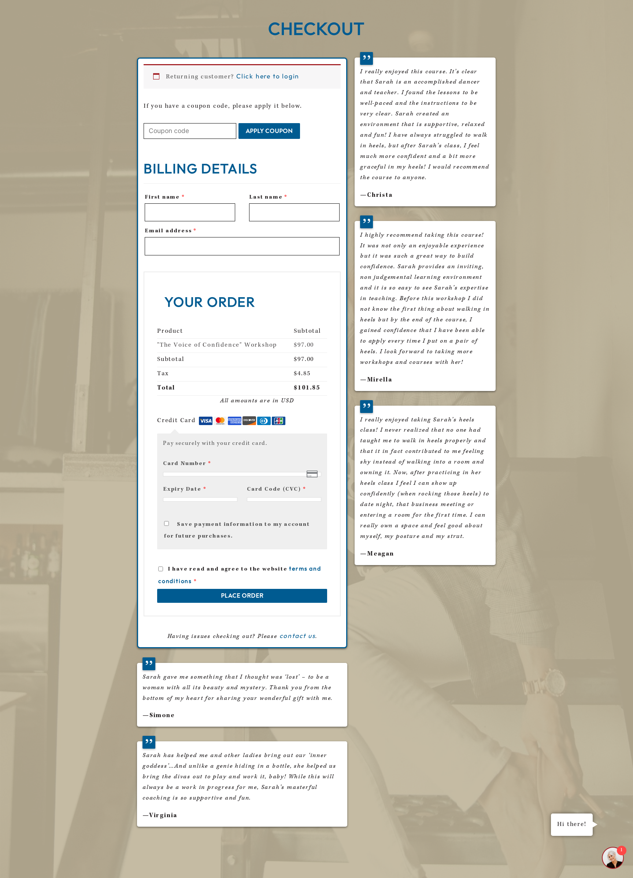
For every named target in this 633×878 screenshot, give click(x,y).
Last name (268, 197)
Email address (171, 231)
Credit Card (177, 421)
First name (165, 197)
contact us (297, 636)
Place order (242, 595)
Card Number (187, 464)
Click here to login (267, 76)
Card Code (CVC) (276, 490)
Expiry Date (184, 490)
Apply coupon (269, 131)
